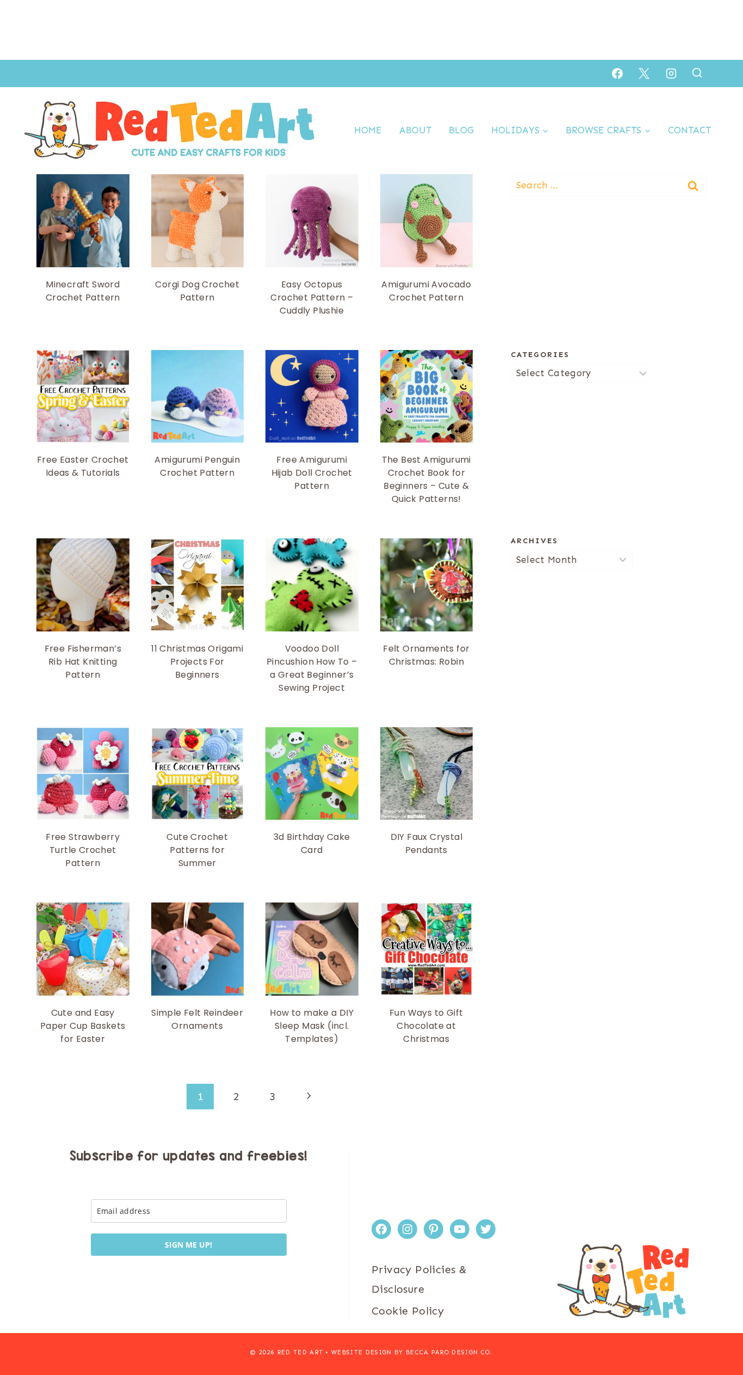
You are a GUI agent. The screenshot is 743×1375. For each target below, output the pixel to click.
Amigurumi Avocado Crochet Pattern (426, 291)
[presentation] (82, 220)
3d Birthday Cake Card (312, 843)
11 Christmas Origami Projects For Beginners (197, 661)
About (415, 130)
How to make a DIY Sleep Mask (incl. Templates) (312, 1025)
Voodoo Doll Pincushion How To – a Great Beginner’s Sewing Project (312, 668)
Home (368, 130)
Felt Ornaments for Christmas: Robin (426, 655)
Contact (689, 130)
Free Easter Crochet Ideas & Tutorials (83, 466)
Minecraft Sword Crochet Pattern (83, 291)
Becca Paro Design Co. (449, 1352)
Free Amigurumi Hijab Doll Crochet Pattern (311, 472)
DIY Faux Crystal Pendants (426, 843)
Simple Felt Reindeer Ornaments (197, 1019)
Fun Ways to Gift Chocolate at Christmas (426, 1025)
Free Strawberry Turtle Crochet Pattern (83, 850)
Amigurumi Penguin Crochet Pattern (197, 466)
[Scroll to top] (716, 1331)
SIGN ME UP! (188, 1244)
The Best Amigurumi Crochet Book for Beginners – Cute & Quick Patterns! (426, 479)
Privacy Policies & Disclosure (419, 1279)
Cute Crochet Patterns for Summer (197, 850)
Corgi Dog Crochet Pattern (197, 291)
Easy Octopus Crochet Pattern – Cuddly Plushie (311, 297)
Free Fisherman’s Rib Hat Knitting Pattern (83, 661)
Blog (461, 130)
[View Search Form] (697, 73)
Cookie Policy (407, 1310)
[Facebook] (617, 73)
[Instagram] (671, 73)
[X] (644, 73)
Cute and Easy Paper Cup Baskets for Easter (83, 1025)
